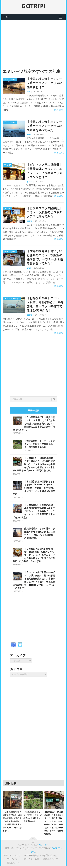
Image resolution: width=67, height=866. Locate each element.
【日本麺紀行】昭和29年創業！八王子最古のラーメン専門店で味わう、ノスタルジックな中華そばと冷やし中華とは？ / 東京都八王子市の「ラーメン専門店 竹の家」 (34, 464)
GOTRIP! (33, 6)
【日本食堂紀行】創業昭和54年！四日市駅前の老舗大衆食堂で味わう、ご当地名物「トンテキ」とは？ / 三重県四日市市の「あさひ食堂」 (34, 511)
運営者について (50, 859)
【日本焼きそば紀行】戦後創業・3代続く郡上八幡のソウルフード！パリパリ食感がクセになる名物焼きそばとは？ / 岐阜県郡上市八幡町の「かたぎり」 (34, 555)
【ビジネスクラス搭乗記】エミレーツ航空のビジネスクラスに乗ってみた (44, 212)
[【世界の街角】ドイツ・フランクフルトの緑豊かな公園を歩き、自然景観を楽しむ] (33, 800)
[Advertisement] (33, 42)
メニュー (7, 17)
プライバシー (13, 859)
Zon (28, 92)
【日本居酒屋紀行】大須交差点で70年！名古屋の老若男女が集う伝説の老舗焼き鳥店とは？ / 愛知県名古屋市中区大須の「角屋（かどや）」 (34, 423)
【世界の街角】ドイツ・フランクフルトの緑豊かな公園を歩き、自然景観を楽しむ (39, 444)
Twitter (19, 645)
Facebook (13, 645)
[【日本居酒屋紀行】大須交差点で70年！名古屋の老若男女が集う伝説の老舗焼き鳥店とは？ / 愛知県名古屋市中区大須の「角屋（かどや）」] (12, 800)
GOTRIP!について (11, 855)
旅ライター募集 (31, 859)
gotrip (29, 181)
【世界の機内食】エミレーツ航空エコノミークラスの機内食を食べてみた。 (44, 126)
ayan (29, 134)
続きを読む (59, 110)
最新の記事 (33, 410)
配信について (13, 862)
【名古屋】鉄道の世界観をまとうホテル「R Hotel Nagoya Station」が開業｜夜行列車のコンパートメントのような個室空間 (34, 487)
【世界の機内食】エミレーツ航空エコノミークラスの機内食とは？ (44, 83)
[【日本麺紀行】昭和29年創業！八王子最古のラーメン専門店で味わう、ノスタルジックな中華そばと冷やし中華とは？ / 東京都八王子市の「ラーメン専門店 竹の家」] (54, 800)
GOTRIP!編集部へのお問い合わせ (40, 855)
